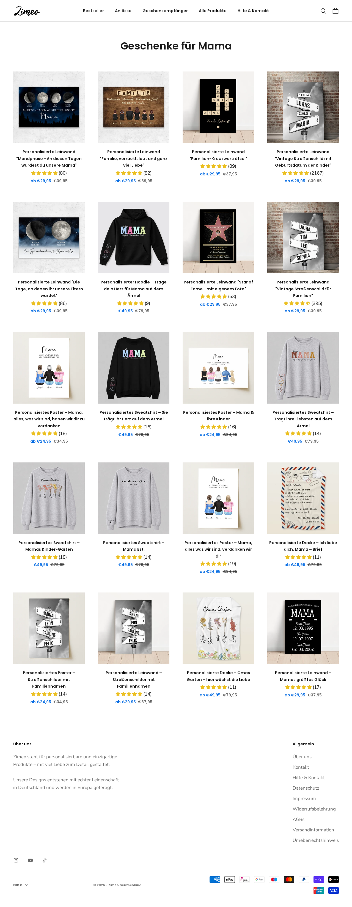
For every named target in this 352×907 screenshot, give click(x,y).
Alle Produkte (213, 10)
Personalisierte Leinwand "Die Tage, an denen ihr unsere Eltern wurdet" (49, 288)
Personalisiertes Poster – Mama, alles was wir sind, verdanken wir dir (218, 549)
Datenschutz (306, 788)
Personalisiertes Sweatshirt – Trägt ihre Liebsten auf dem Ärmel (303, 419)
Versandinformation (313, 830)
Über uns (302, 757)
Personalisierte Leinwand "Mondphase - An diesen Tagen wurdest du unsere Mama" (49, 158)
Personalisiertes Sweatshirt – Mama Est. (133, 546)
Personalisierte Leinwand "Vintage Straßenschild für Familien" (303, 288)
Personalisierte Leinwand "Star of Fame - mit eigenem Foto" (218, 285)
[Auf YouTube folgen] (30, 860)
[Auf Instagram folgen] (16, 860)
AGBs (298, 819)
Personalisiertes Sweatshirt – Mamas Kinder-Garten (49, 546)
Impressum (304, 798)
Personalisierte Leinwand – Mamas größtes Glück (303, 676)
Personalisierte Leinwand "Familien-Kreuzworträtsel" (218, 155)
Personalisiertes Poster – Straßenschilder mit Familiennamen (49, 679)
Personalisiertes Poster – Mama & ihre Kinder (218, 416)
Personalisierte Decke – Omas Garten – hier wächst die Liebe (218, 676)
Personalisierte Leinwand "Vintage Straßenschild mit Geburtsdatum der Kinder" (303, 158)
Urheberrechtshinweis (316, 840)
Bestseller (93, 10)
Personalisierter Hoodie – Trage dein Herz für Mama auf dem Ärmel (134, 288)
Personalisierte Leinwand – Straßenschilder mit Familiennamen (134, 679)
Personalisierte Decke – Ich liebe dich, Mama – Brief (303, 546)
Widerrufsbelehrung (314, 809)
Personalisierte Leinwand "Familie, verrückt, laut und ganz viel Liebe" (133, 158)
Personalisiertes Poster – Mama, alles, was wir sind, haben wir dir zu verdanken (49, 419)
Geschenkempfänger (165, 10)
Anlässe (123, 10)
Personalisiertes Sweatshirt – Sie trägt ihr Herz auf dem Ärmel (134, 416)
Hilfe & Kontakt (253, 10)
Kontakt (301, 767)
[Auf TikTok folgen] (44, 860)
